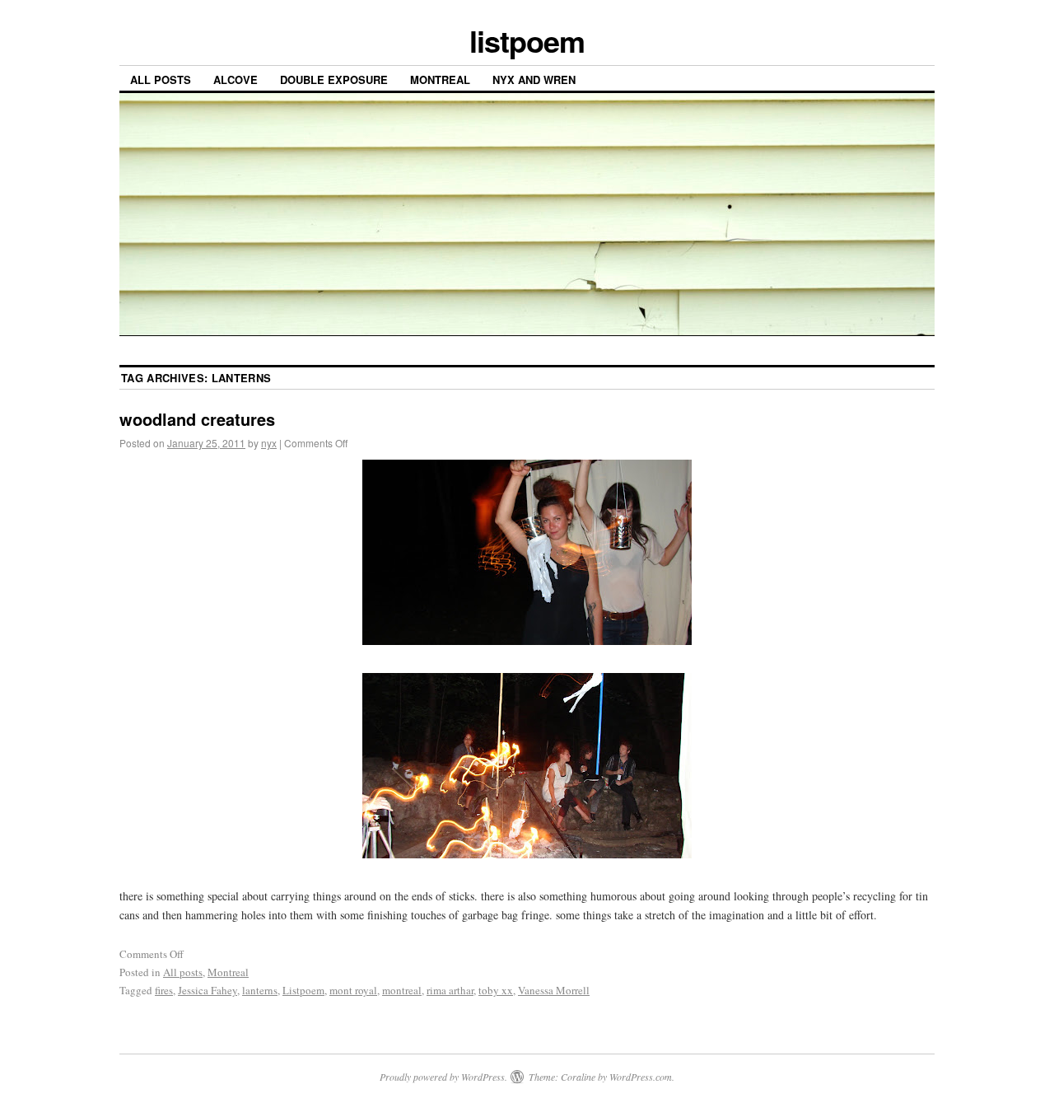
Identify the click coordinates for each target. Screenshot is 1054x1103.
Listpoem (303, 990)
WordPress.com (640, 1076)
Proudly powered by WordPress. (443, 1076)
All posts (160, 79)
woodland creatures (197, 419)
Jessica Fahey (207, 990)
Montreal (440, 79)
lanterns (259, 990)
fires (164, 990)
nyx (269, 443)
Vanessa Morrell (554, 990)
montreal (402, 990)
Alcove (235, 79)
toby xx (495, 990)
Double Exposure (334, 79)
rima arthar (450, 990)
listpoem (526, 40)
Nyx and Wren (534, 79)
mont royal (353, 990)
